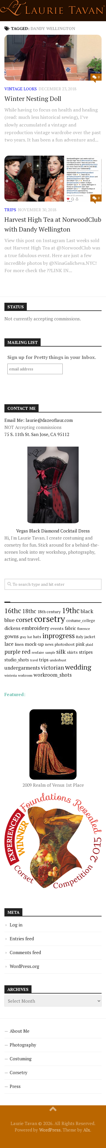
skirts (72, 652)
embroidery (35, 627)
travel (34, 660)
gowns (11, 636)
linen (19, 644)
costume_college (80, 620)
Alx (86, 1130)
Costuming (21, 1059)
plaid (89, 644)
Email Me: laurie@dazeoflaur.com (38, 420)
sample (50, 652)
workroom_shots (53, 674)
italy (79, 636)
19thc (71, 610)
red (26, 651)
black (87, 611)
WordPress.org (24, 966)
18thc (29, 611)
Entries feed (22, 938)
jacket (90, 636)
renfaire (38, 652)
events (57, 628)
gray (23, 637)
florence (83, 628)
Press (15, 1086)
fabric (70, 628)
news (49, 644)
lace (9, 643)
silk (61, 651)
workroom (25, 675)
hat (29, 637)
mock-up (34, 644)
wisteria (10, 675)
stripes (86, 652)
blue (9, 619)
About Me (19, 1031)
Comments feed (25, 952)
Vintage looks (20, 88)
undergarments (22, 667)
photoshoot (64, 644)
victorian (52, 667)
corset (24, 619)
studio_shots (16, 660)
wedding (78, 667)
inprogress (58, 635)
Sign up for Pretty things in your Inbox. (51, 357)
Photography (23, 1045)
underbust (58, 660)
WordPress (50, 1130)
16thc (12, 610)
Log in (16, 925)
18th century (49, 611)
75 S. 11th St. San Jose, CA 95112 (36, 434)
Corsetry (18, 1072)
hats (37, 636)
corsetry (49, 618)
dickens (12, 628)
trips (10, 209)
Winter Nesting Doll (32, 98)
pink (80, 644)
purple (12, 651)
